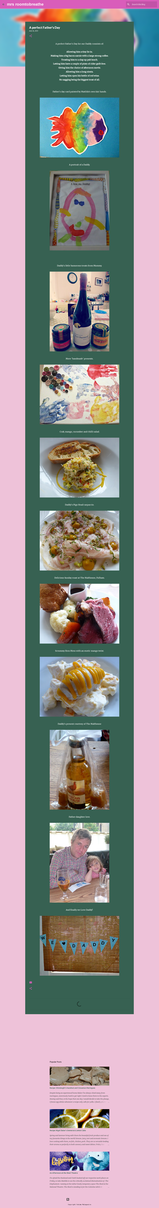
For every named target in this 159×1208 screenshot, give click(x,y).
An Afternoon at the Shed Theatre (64, 1173)
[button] (30, 36)
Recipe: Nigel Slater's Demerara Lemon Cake (68, 1130)
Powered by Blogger (81, 1199)
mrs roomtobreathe (25, 4)
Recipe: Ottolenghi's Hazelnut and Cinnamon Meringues (72, 1088)
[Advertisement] (79, 1035)
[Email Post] (30, 983)
